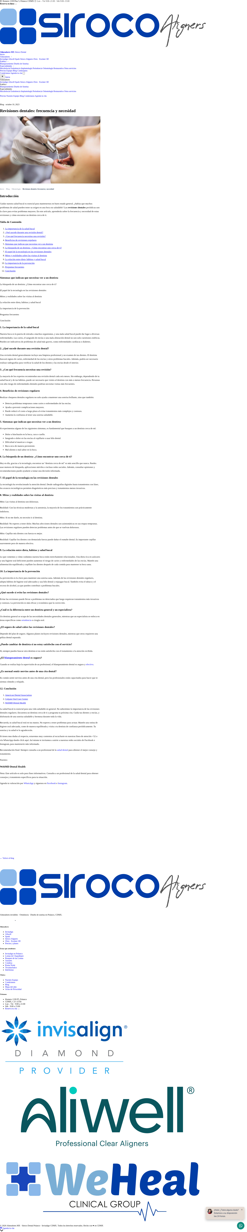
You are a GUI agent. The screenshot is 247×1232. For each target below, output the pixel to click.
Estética (3, 61)
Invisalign (4, 59)
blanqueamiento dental (17, 657)
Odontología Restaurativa (53, 68)
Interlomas (9, 970)
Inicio (2, 54)
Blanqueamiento (6, 64)
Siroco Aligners (26, 59)
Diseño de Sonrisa (21, 64)
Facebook (51, 783)
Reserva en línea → (8, 4)
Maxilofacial (5, 68)
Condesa (8, 963)
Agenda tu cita (16, 73)
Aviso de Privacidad (13, 989)
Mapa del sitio (11, 987)
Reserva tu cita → (12, 1008)
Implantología (26, 68)
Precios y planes (11, 943)
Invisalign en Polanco (14, 954)
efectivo (89, 664)
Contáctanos (22, 71)
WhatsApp (28, 783)
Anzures (8, 960)
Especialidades (6, 66)
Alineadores (5, 57)
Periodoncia (37, 68)
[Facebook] (8, 920)
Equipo (9, 71)
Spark (17, 59)
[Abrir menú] (24, 73)
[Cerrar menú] (2, 77)
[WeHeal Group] (103, 1223)
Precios (3, 71)
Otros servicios (70, 68)
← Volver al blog (7, 858)
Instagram (62, 783)
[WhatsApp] (21, 920)
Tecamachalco (11, 967)
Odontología (16, 189)
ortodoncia (26, 620)
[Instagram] (2, 920)
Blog (15, 71)
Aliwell (11, 59)
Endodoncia (15, 68)
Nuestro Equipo (12, 96)
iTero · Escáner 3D (41, 59)
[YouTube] (15, 920)
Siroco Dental (9, 1013)
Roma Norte (10, 965)
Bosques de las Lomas (14, 958)
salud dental (62, 750)
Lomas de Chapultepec (14, 956)
